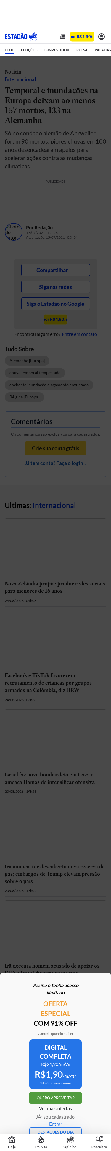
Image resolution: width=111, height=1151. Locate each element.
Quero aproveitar (56, 1097)
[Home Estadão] (21, 36)
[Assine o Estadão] (82, 37)
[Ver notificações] (101, 36)
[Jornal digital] (62, 36)
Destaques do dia (56, 1132)
